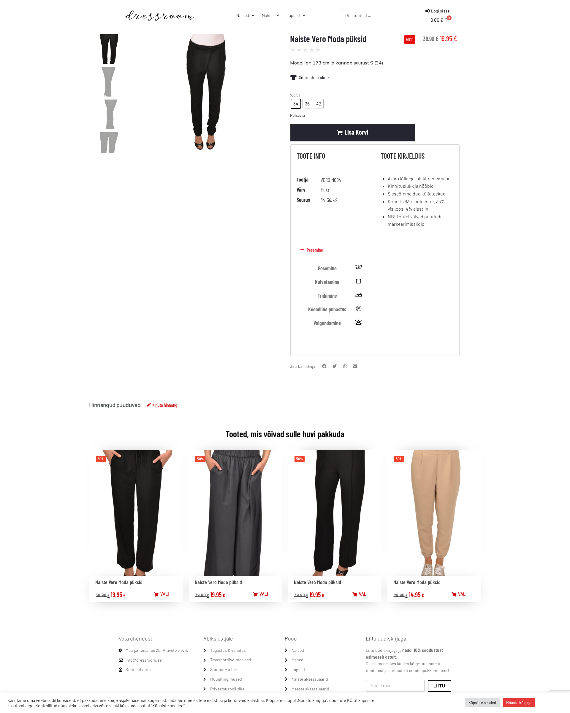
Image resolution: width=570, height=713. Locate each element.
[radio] (295, 103)
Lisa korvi (356, 132)
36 (329, 200)
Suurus (295, 94)
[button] (373, 250)
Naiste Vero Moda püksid (118, 582)
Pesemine (315, 250)
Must (325, 190)
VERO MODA (331, 179)
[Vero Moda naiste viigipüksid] (206, 93)
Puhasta (297, 115)
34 (323, 200)
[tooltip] (358, 268)
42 (335, 200)
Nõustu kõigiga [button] (518, 702)
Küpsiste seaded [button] (482, 702)
